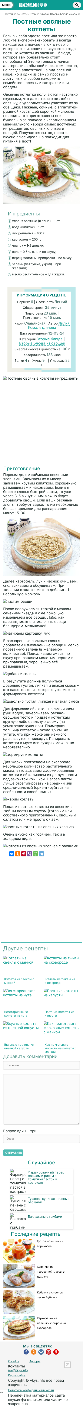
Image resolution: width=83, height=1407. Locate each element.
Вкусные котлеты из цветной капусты (19, 1046)
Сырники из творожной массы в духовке (50, 1271)
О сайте (13, 1361)
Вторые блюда (49, 339)
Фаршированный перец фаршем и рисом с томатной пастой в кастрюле (46, 1177)
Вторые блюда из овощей (42, 343)
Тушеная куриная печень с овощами (48, 1200)
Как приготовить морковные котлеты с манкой (61, 1048)
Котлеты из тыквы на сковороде (60, 980)
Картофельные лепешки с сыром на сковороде (51, 1323)
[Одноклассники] (17, 853)
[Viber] (29, 853)
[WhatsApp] (35, 853)
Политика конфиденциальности (31, 1390)
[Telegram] (41, 853)
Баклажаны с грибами (45, 1217)
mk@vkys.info (18, 1370)
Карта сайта (17, 1375)
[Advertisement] (41, 424)
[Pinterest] (23, 853)
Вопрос (19, 1131)
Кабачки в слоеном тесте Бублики (50, 1295)
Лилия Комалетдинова (49, 325)
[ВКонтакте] (11, 853)
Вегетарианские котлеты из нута (16, 1013)
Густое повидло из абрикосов (50, 1243)
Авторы (34, 1361)
